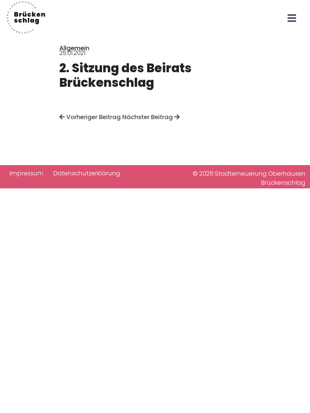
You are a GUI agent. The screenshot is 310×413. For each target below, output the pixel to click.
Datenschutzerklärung (86, 173)
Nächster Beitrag (148, 117)
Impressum (26, 173)
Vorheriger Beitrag (93, 117)
